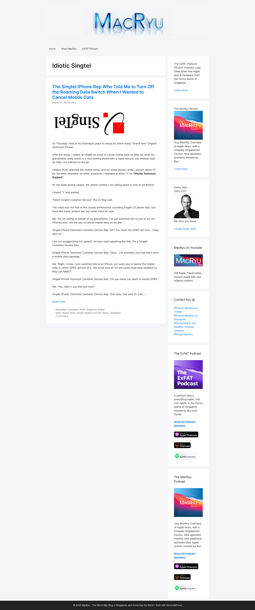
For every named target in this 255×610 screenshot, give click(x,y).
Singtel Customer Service (96, 313)
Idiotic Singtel (62, 313)
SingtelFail (115, 313)
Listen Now (180, 90)
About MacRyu (68, 48)
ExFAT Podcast (90, 48)
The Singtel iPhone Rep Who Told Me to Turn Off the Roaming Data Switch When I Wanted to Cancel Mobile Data (103, 92)
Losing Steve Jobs (185, 228)
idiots (72, 313)
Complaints (73, 309)
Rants (82, 309)
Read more (58, 301)
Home (52, 48)
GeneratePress (174, 605)
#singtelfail (60, 309)
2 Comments (61, 316)
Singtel (101, 309)
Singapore (92, 309)
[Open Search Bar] (204, 48)
